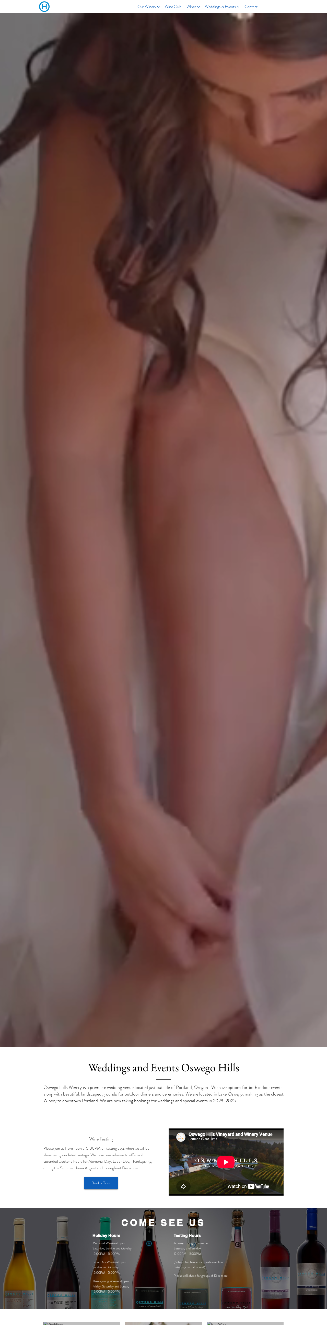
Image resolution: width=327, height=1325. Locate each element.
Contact (251, 6)
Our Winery (146, 6)
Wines (191, 6)
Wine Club (173, 6)
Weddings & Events (220, 6)
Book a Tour (101, 1183)
